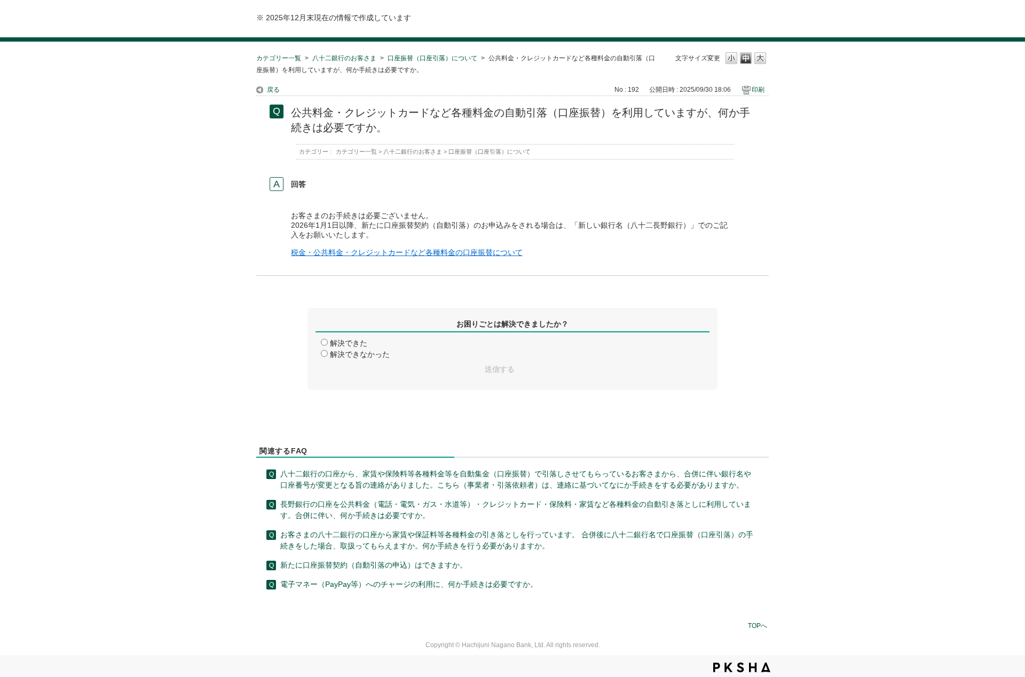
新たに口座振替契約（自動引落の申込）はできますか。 (373, 565)
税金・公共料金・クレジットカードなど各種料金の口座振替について (407, 252)
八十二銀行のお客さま (344, 58)
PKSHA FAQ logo (741, 667)
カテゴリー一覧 (278, 58)
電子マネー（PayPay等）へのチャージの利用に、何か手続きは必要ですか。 (409, 584)
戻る (273, 89)
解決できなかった (360, 354)
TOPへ (757, 625)
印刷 (758, 89)
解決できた (348, 343)
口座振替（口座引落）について (432, 58)
